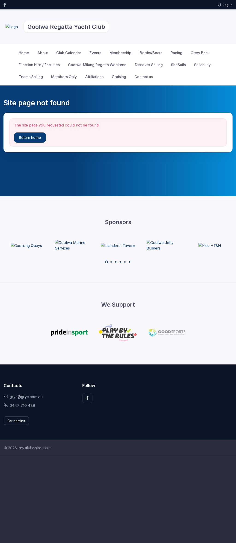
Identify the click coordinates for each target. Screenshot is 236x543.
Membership (120, 52)
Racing (176, 52)
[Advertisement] (118, 499)
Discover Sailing (149, 64)
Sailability (202, 64)
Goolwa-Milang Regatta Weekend (97, 64)
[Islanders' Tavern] (118, 245)
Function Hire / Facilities (39, 64)
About (42, 52)
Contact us (143, 76)
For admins (16, 421)
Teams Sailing (31, 76)
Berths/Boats (151, 52)
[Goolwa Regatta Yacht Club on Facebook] (4, 4)
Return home (30, 137)
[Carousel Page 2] (111, 262)
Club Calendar (68, 52)
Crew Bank (200, 52)
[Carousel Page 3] (115, 262)
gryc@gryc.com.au (26, 396)
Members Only (64, 76)
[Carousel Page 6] (129, 262)
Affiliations (94, 76)
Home (24, 52)
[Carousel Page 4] (120, 262)
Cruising (119, 76)
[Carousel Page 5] (125, 262)
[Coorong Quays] (26, 245)
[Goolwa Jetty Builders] (164, 245)
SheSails (178, 64)
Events (95, 52)
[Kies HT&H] (209, 245)
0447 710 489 (22, 405)
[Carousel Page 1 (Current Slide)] (106, 262)
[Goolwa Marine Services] (72, 245)
